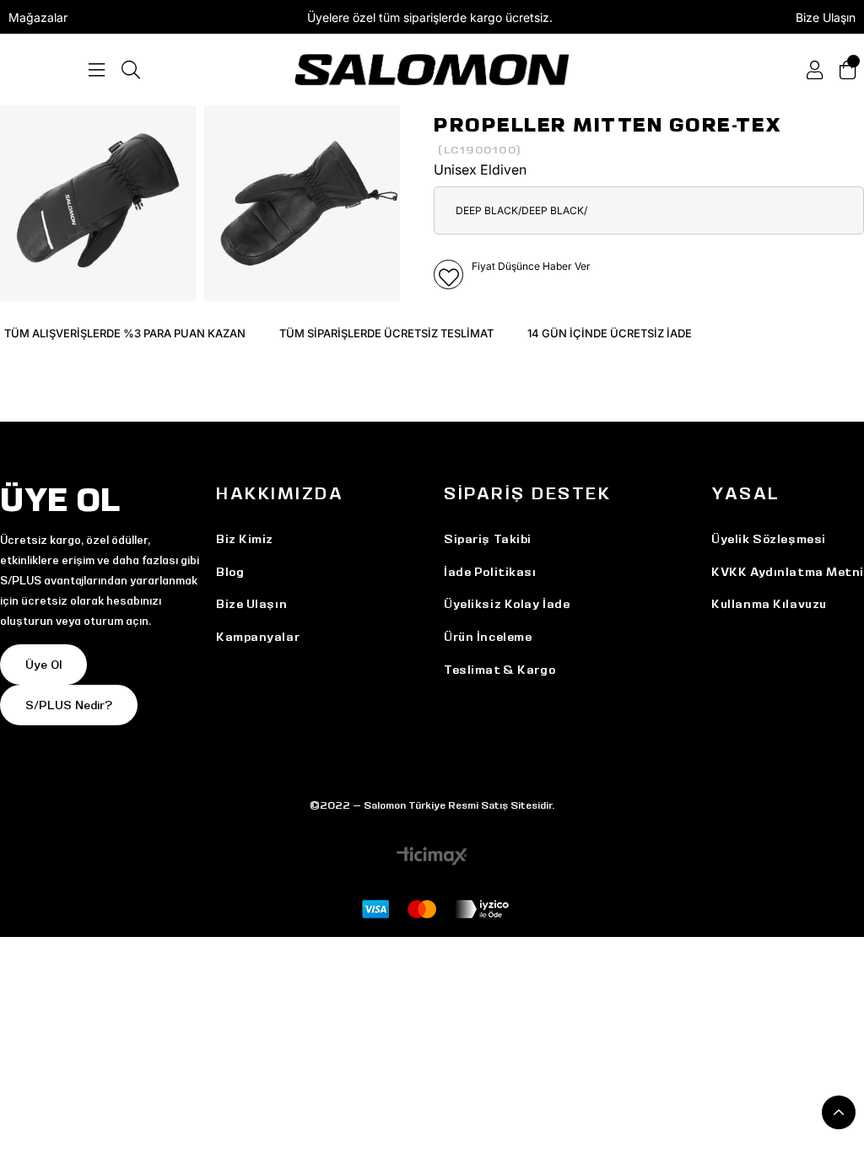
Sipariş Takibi (488, 539)
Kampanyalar (258, 637)
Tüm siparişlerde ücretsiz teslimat (386, 333)
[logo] (432, 69)
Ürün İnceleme (488, 637)
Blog (230, 572)
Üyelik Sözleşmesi (768, 539)
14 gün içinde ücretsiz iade (609, 333)
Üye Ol (43, 664)
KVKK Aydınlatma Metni (787, 572)
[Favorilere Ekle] (448, 274)
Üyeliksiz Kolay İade (507, 604)
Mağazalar (38, 17)
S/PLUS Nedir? (68, 705)
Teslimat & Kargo (499, 670)
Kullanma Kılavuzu (769, 604)
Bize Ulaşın (826, 17)
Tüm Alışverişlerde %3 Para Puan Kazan (125, 333)
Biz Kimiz (244, 539)
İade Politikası (490, 572)
